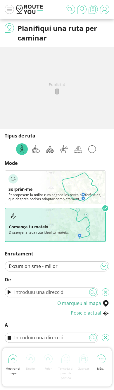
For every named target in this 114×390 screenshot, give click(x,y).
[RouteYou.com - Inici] (29, 9)
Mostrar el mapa (13, 370)
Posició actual (86, 313)
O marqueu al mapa (79, 303)
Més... (101, 368)
